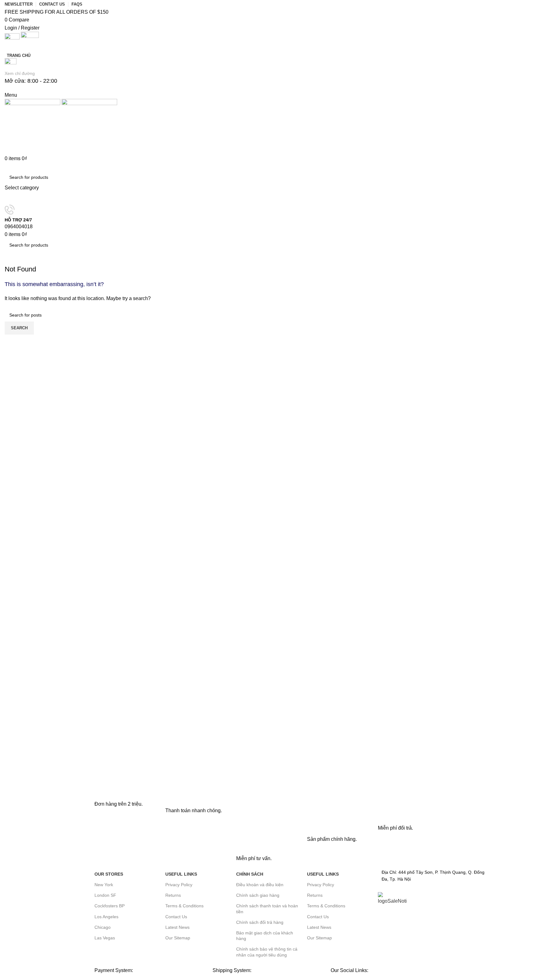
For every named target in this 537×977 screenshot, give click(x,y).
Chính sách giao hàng (257, 895)
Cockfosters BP (109, 905)
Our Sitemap (177, 937)
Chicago (102, 927)
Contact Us (176, 916)
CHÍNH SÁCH (249, 874)
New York (103, 884)
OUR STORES (108, 874)
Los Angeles (106, 916)
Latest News (177, 927)
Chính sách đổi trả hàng (259, 922)
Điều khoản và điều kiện (259, 884)
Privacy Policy (178, 884)
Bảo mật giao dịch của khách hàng (264, 935)
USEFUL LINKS (181, 874)
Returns (173, 895)
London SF (105, 895)
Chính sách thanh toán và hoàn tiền (267, 908)
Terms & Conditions (184, 905)
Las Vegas (104, 937)
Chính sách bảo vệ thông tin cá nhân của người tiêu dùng (266, 952)
